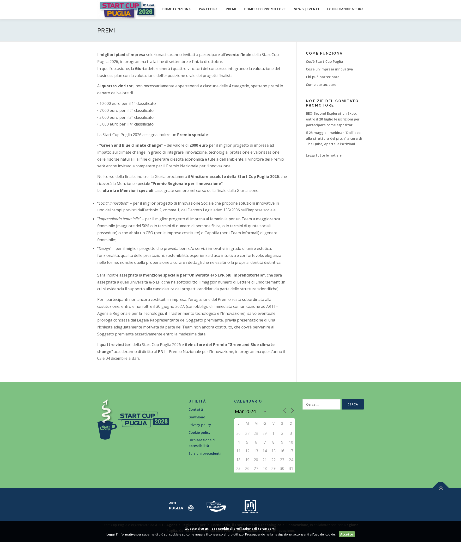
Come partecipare (321, 84)
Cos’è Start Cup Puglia (324, 61)
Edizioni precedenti (204, 453)
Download (196, 417)
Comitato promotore (265, 9)
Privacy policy (199, 424)
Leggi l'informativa (121, 534)
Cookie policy (199, 432)
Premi (231, 9)
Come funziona (176, 9)
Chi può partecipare (322, 77)
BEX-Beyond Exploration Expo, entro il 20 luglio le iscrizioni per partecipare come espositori (332, 119)
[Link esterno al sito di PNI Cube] (250, 506)
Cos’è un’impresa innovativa (329, 69)
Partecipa (208, 9)
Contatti (195, 409)
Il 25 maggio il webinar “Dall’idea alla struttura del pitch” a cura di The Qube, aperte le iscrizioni (334, 138)
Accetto (346, 534)
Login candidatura (345, 9)
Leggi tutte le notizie (323, 155)
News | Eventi (306, 9)
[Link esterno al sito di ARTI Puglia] (181, 506)
